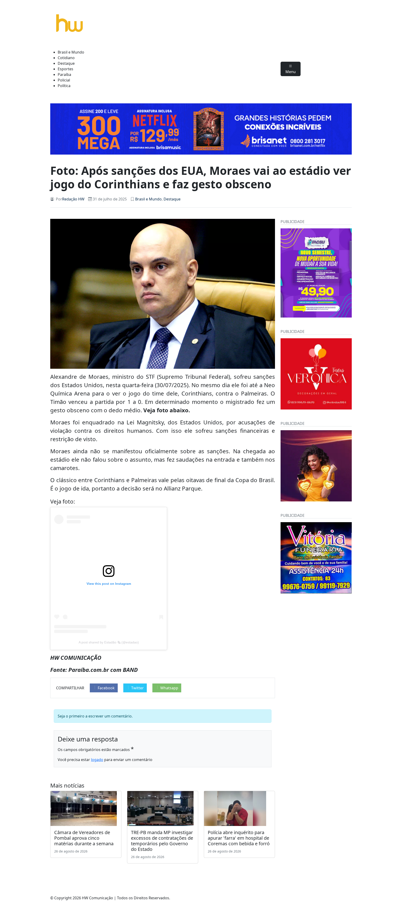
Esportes (65, 68)
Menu (290, 71)
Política (64, 85)
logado (97, 759)
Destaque (66, 63)
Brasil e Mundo (71, 52)
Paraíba (64, 74)
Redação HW (73, 199)
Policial (64, 80)
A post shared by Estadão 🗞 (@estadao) (109, 642)
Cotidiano (66, 57)
